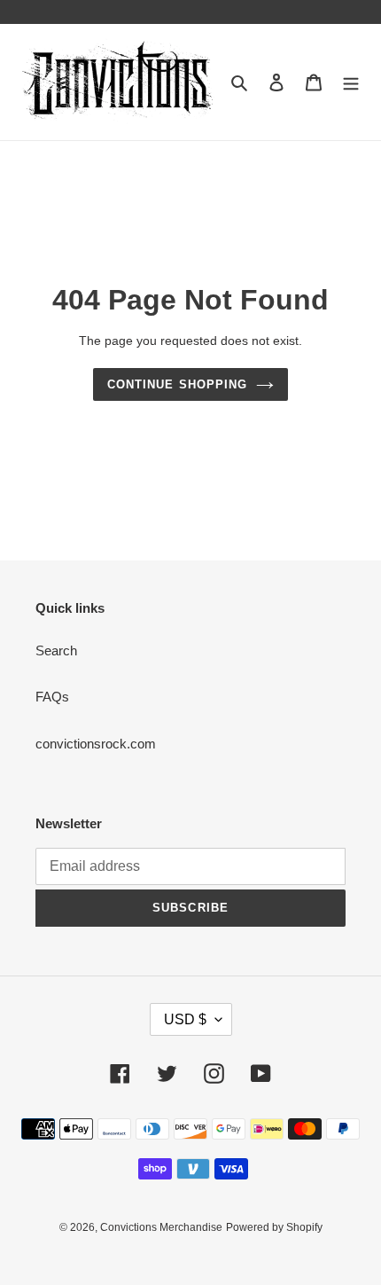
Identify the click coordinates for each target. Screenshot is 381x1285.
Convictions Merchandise (161, 1227)
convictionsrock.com (95, 743)
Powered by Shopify (274, 1227)
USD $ (185, 1019)
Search (56, 650)
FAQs (52, 696)
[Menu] (350, 82)
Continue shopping (177, 384)
